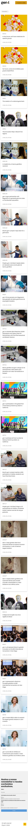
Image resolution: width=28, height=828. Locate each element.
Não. (3, 805)
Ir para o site (21, 3)
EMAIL (2, 789)
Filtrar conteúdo (4, 11)
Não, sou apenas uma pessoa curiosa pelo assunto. (11, 798)
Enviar (14, 810)
